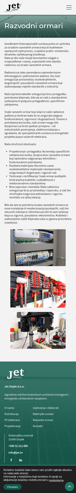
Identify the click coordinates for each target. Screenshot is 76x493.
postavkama (56, 480)
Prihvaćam (12, 486)
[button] (69, 7)
